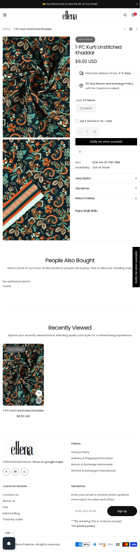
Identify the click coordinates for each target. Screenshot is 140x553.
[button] (9, 533)
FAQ (5, 507)
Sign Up (122, 511)
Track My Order (13, 519)
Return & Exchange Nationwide (92, 464)
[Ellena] (70, 15)
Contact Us (10, 495)
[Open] (9, 543)
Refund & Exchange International (93, 470)
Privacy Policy (80, 452)
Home (6, 29)
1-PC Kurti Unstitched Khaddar (23, 410)
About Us (9, 501)
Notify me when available (106, 141)
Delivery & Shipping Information (92, 458)
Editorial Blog (11, 513)
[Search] (125, 15)
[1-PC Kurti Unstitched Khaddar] (23, 375)
